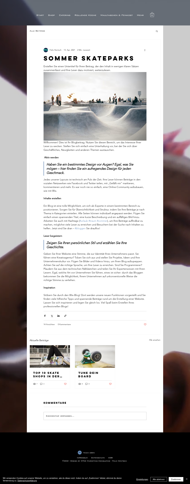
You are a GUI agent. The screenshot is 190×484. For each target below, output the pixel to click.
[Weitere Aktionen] (144, 50)
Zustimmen (176, 479)
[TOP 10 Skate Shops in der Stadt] (50, 356)
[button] (152, 14)
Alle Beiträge (37, 31)
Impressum (82, 458)
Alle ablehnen (159, 479)
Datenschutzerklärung (27, 480)
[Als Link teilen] (65, 315)
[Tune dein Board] (95, 356)
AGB (110, 458)
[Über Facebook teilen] (45, 315)
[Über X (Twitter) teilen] (51, 315)
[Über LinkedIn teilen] (58, 315)
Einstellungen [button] (142, 479)
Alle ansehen (154, 340)
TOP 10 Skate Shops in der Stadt (46, 374)
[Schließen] (186, 479)
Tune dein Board (88, 374)
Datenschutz (98, 458)
